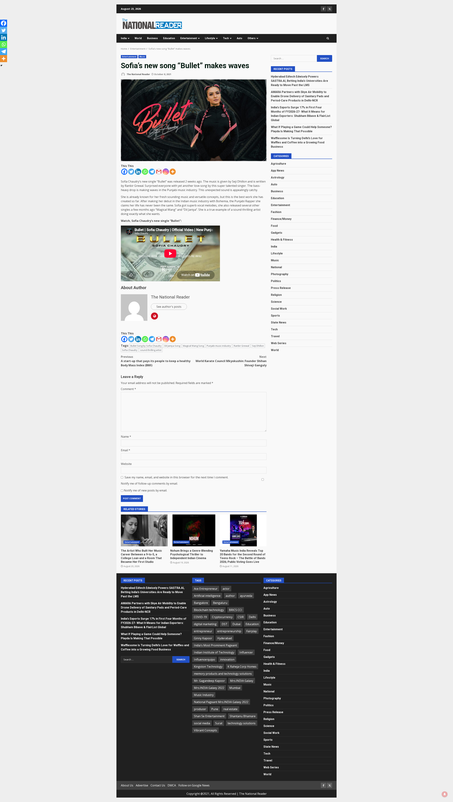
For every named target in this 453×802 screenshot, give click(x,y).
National (276, 267)
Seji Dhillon (258, 345)
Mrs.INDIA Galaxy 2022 (209, 688)
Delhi (252, 617)
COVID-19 (200, 617)
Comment (128, 389)
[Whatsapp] (145, 172)
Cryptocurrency (222, 617)
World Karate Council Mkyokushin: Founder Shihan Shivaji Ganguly (231, 361)
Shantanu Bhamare (243, 716)
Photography (279, 274)
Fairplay (251, 631)
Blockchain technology (209, 610)
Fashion (276, 212)
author (230, 596)
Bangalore (201, 603)
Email (125, 450)
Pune (214, 709)
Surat (218, 723)
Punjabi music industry (219, 345)
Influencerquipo (204, 659)
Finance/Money (281, 218)
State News (278, 322)
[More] (173, 172)
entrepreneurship (229, 631)
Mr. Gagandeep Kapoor (209, 681)
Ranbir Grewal (241, 345)
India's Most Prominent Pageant (215, 645)
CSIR (241, 617)
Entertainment (188, 38)
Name (126, 437)
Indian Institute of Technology (214, 652)
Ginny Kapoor (203, 638)
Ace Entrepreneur (205, 589)
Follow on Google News (194, 785)
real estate (230, 709)
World (138, 38)
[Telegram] (152, 172)
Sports (275, 315)
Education (169, 38)
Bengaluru (220, 603)
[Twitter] (131, 172)
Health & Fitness (282, 239)
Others (252, 38)
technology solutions (242, 723)
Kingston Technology (208, 667)
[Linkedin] (138, 172)
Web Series (278, 343)
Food (274, 225)
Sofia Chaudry (129, 350)
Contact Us (158, 785)
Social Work (279, 308)
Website (126, 464)
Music (142, 56)
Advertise (142, 785)
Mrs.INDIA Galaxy (241, 681)
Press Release (281, 287)
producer (200, 709)
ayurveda (246, 596)
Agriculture (278, 163)
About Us (127, 785)
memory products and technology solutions (223, 674)
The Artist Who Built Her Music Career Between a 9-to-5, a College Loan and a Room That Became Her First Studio (144, 530)
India (124, 38)
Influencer (246, 652)
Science (276, 301)
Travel (275, 336)
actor (226, 589)
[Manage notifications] (445, 794)
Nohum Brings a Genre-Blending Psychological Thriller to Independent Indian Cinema (193, 530)
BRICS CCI (235, 610)
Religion (276, 294)
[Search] (328, 38)
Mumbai (234, 688)
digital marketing (205, 624)
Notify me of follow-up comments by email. (149, 483)
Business (152, 38)
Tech (226, 38)
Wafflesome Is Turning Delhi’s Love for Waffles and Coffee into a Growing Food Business (297, 142)
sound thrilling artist (150, 350)
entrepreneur (203, 631)
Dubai (236, 624)
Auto (239, 38)
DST (224, 624)
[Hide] (1, 65)
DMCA (172, 785)
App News (277, 170)
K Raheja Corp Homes (242, 667)
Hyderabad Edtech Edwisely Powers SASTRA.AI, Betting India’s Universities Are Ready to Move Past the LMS (299, 81)
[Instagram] (166, 172)
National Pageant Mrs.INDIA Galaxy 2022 (221, 702)
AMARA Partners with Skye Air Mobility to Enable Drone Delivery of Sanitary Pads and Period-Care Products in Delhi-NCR (300, 96)
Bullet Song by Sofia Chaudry (146, 345)
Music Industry (204, 695)
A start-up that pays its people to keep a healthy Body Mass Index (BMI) (155, 361)
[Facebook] (124, 172)
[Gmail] (159, 172)
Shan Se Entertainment (209, 716)
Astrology (277, 177)
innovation (227, 659)
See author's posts (168, 307)
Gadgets (276, 232)
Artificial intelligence (207, 596)
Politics (276, 281)
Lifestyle (210, 38)
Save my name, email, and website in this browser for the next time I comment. (176, 477)
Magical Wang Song (193, 345)
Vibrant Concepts (205, 730)
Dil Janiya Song (172, 345)
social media (202, 723)
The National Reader (138, 74)
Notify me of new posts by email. (145, 490)
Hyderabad (224, 638)
